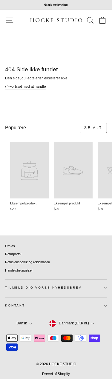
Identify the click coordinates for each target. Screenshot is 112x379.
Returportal (13, 254)
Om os (10, 246)
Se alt (93, 128)
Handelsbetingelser (19, 270)
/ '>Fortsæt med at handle (25, 86)
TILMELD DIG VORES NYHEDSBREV (43, 287)
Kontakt (15, 305)
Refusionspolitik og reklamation (27, 262)
